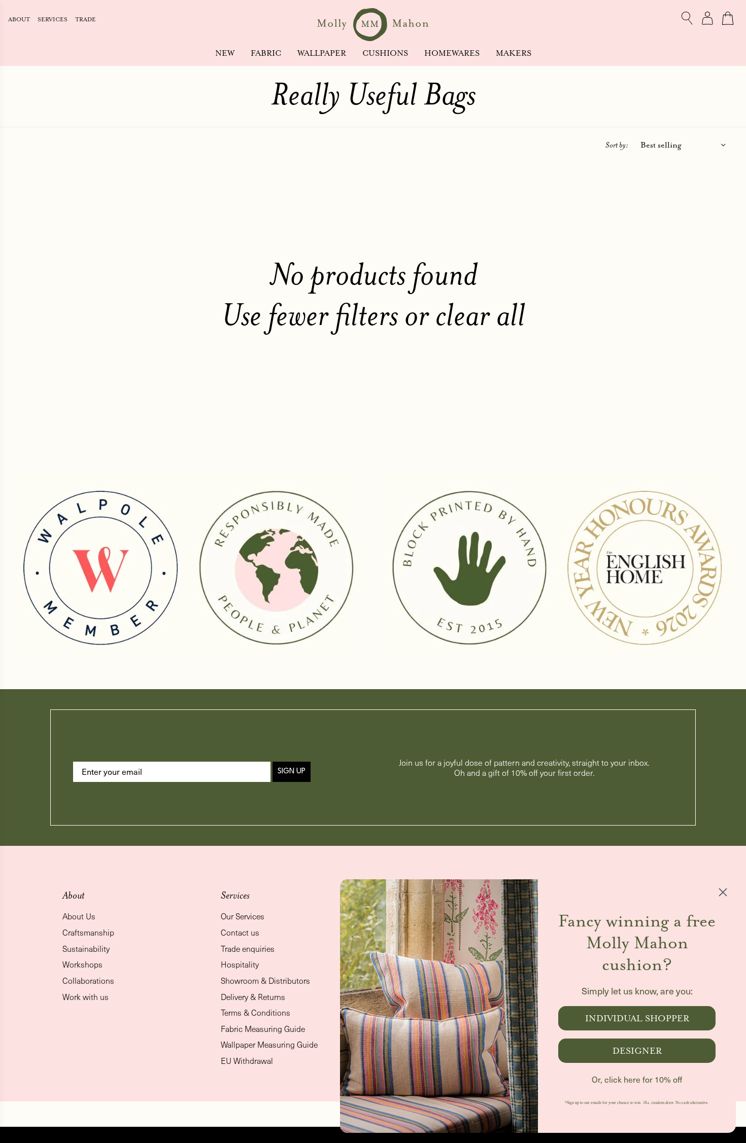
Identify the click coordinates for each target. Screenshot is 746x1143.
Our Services (242, 916)
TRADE (85, 19)
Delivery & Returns (253, 996)
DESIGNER (637, 1050)
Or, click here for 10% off (637, 1079)
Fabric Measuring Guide (263, 1028)
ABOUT (19, 19)
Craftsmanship (88, 932)
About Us (78, 916)
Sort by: (616, 145)
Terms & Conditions (255, 1012)
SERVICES (53, 19)
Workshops (82, 964)
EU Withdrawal (247, 1060)
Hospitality (240, 964)
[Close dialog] (723, 892)
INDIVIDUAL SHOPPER (637, 1018)
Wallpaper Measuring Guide (269, 1044)
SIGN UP (292, 771)
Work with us (85, 996)
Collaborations (88, 980)
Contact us (240, 932)
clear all (480, 315)
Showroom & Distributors (265, 980)
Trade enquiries (248, 948)
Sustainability (86, 948)
